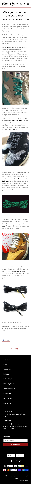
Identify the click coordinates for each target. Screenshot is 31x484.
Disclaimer (7, 403)
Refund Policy (8, 379)
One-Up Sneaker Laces (14, 476)
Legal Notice (7, 398)
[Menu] (28, 4)
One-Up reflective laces (15, 129)
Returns (6, 374)
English (10, 455)
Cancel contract (23, 480)
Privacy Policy (8, 393)
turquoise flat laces (21, 64)
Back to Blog (17, 349)
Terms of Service (9, 389)
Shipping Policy (8, 384)
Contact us (7, 369)
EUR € (20, 455)
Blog (5, 364)
